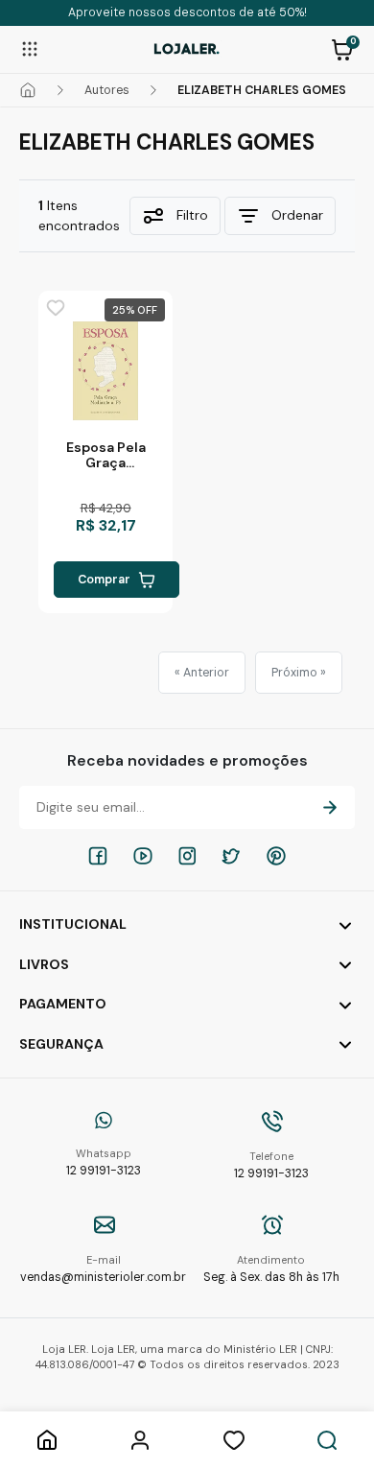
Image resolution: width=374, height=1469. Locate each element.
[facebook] (97, 855)
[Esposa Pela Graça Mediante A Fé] (105, 371)
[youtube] (142, 855)
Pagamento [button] (62, 1003)
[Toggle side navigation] (29, 48)
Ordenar (297, 215)
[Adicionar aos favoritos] (55, 308)
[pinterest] (276, 855)
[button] (342, 48)
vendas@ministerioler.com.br (103, 1269)
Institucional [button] (73, 924)
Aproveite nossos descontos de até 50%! (187, 12)
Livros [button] (44, 964)
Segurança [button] (61, 1044)
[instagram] (187, 855)
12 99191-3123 (103, 1162)
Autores (106, 90)
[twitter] (231, 855)
